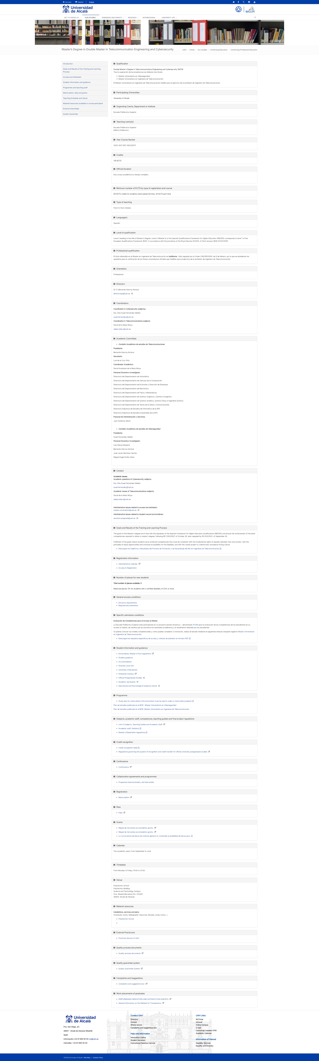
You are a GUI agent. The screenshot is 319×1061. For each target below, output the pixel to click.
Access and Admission (72, 77)
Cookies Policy (98, 1058)
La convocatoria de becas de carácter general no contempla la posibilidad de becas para (154, 836)
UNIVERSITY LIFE (168, 18)
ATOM (195, 625)
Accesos (68, 2)
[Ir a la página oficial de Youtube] (255, 2)
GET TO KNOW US (71, 18)
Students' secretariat (127, 682)
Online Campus (202, 1025)
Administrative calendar (128, 564)
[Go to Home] (77, 9)
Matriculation (124, 797)
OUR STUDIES (90, 18)
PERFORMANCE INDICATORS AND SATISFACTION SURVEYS (143, 999)
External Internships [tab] (71, 109)
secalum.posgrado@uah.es (124, 518)
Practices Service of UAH (129, 938)
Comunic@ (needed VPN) (206, 1030)
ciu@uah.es (93, 1039)
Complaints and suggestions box (132, 984)
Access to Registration (128, 568)
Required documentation (128, 605)
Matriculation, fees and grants (75, 93)
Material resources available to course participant (83, 103)
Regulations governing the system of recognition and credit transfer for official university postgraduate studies (163, 752)
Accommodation (125, 662)
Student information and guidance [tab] (76, 82)
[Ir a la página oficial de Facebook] (238, 2)
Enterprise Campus (126, 674)
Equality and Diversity (204, 1046)
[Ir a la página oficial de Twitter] (244, 2)
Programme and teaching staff (75, 87)
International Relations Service (143, 1043)
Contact (134, 1022)
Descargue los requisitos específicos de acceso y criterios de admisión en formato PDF (153, 638)
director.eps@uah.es (122, 293)
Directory (134, 1019)
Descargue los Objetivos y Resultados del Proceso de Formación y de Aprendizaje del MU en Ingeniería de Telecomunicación (169, 548)
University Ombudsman (128, 670)
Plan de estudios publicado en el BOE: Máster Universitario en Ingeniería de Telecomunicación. (152, 709)
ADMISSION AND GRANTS (112, 18)
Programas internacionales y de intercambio (136, 782)
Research (132, 18)
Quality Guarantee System (129, 969)
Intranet (199, 1022)
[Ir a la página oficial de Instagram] (249, 2)
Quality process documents (130, 953)
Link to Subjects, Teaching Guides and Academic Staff (140, 724)
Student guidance (126, 658)
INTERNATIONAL (149, 18)
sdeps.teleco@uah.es (122, 329)
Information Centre (138, 1037)
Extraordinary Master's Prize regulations (135, 654)
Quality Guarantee (70, 114)
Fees (120, 813)
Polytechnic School (126, 919)
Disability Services (203, 1043)
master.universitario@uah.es (125, 510)
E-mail (198, 1028)
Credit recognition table (128, 748)
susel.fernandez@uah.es (123, 317)
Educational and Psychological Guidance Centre (138, 686)
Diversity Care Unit (126, 666)
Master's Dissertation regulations (132, 732)
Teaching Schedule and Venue (75, 98)
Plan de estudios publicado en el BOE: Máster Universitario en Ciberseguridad (145, 705)
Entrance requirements (128, 603)
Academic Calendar (204, 1033)
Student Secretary (138, 1040)
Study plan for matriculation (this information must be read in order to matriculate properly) (155, 701)
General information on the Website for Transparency (140, 1003)
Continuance (124, 767)
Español (80, 2)
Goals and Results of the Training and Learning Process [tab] (81, 70)
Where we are (136, 1025)
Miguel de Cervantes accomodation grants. (136, 828)
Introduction (68, 64)
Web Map (87, 1058)
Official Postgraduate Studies (130, 678)
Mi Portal (199, 1019)
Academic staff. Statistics (129, 728)
